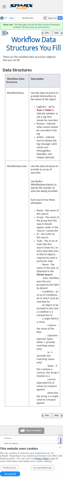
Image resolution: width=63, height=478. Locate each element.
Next (56, 33)
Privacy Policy (41, 458)
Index (11, 18)
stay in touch (33, 430)
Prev (47, 33)
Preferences (9, 467)
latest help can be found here (37, 27)
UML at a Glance (11, 443)
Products (8, 438)
